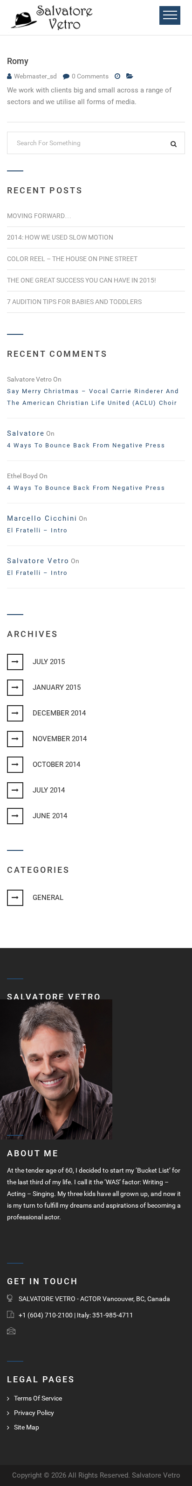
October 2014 (56, 764)
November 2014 (60, 739)
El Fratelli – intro (37, 530)
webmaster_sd (35, 76)
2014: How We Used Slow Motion (60, 237)
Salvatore (26, 433)
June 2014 (50, 816)
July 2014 (49, 790)
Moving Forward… (39, 215)
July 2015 (49, 662)
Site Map (26, 1427)
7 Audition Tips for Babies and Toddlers (74, 301)
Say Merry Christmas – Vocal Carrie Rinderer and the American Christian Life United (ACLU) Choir (93, 397)
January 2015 (57, 687)
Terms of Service (38, 1398)
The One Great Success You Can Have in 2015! (81, 280)
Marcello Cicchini (42, 518)
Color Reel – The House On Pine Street (72, 258)
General (48, 897)
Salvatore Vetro (38, 561)
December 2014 (59, 713)
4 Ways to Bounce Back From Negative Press (86, 445)
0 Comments (91, 76)
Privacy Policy (34, 1412)
